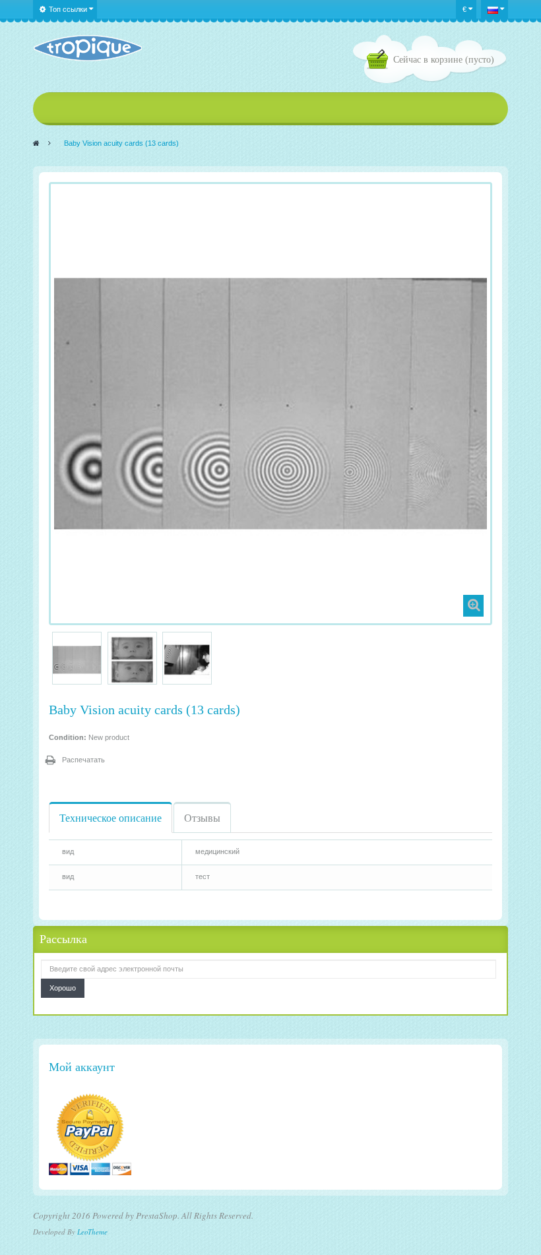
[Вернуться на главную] (36, 143)
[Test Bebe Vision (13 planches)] (77, 660)
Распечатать (83, 760)
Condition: (67, 737)
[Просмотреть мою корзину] (380, 61)
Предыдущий (54, 658)
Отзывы (202, 817)
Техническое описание (110, 817)
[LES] (87, 48)
